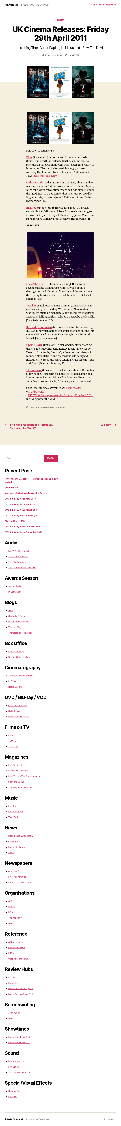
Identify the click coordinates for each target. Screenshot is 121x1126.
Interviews (111, 4)
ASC (10, 901)
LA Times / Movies (17, 877)
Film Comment (15, 765)
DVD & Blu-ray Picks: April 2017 (20, 504)
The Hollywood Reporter (20, 787)
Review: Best (11, 487)
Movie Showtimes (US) (19, 1042)
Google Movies (72, 388)
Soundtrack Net (15, 811)
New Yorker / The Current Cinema (24, 776)
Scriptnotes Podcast (18, 556)
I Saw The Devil (35, 284)
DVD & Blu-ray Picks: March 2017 (21, 510)
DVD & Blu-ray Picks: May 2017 (20, 499)
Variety (11, 852)
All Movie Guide (15, 942)
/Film (10, 610)
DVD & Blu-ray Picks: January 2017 (22, 526)
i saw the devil (47, 407)
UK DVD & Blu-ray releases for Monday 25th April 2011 (60, 395)
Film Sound (13, 1067)
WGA (10, 923)
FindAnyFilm (37, 391)
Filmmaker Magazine (18, 770)
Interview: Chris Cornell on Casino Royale (26, 493)
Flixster (11, 977)
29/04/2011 (74, 55)
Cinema (60, 20)
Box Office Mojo (16, 651)
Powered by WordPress (37, 1119)
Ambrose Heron (55, 55)
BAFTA (11, 906)
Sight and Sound (16, 782)
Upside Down (34, 345)
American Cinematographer (21, 675)
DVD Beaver (14, 711)
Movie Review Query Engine (21, 994)
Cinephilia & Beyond (17, 616)
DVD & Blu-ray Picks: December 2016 (23, 532)
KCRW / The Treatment (19, 551)
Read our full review (45, 176)
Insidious (32, 207)
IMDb (11, 953)
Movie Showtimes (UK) (19, 1037)
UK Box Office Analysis (19, 657)
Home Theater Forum (18, 716)
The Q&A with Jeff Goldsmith (22, 567)
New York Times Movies (20, 882)
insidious (58, 407)
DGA (10, 912)
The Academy (15, 918)
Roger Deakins (15, 687)
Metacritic (13, 983)
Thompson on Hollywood (20, 633)
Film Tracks (13, 806)
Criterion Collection (17, 705)
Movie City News (16, 847)
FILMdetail (11, 4)
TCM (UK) (13, 741)
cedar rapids (35, 407)
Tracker (31, 305)
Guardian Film (14, 871)
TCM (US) (13, 746)
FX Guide (12, 1096)
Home (94, 4)
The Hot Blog (14, 627)
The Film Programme (18, 562)
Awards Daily (14, 586)
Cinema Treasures (16, 947)
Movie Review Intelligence (20, 988)
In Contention (14, 592)
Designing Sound (16, 1061)
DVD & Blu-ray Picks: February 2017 (23, 515)
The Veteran (34, 370)
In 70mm (12, 681)
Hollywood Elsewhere (18, 621)
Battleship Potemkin (39, 327)
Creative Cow (14, 1091)
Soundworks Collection (19, 1072)
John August (14, 1013)
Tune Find (13, 817)
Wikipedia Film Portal (18, 959)
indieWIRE (13, 841)
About (101, 4)
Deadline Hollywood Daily (20, 836)
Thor (29, 157)
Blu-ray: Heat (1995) (15, 521)
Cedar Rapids (34, 182)
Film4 (10, 735)
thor (65, 407)
